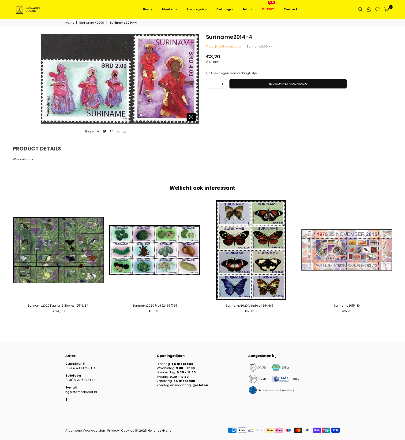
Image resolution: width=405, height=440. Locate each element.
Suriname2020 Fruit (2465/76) (154, 306)
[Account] (368, 9)
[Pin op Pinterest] (111, 131)
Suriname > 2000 (91, 23)
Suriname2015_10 (347, 306)
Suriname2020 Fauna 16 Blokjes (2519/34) (59, 306)
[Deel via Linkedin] (118, 131)
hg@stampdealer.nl (81, 392)
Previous (5, 259)
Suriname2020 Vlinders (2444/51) (251, 306)
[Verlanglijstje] (377, 9)
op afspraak (182, 364)
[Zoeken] (360, 9)
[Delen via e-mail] (124, 131)
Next (400, 259)
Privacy (113, 430)
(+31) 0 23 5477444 (80, 380)
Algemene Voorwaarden (85, 430)
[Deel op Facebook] (98, 131)
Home (69, 23)
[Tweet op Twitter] (105, 131)
